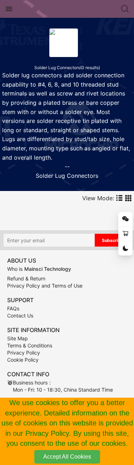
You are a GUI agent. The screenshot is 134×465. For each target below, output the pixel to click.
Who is (39, 269)
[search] (125, 9)
